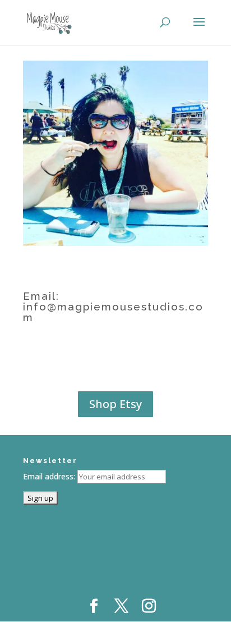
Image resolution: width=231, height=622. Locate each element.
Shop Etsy (115, 403)
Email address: (50, 476)
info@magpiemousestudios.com (113, 311)
